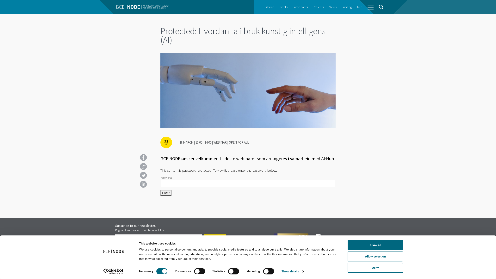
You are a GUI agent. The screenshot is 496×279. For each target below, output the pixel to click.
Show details (290, 271)
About (270, 7)
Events (283, 7)
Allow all (375, 245)
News (333, 7)
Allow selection (375, 256)
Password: (166, 177)
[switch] (199, 271)
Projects (318, 7)
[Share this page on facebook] (143, 157)
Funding (346, 7)
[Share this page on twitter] (143, 175)
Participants (300, 7)
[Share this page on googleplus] (143, 166)
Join (359, 7)
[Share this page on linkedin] (143, 184)
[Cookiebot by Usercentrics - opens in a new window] (113, 271)
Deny (375, 267)
